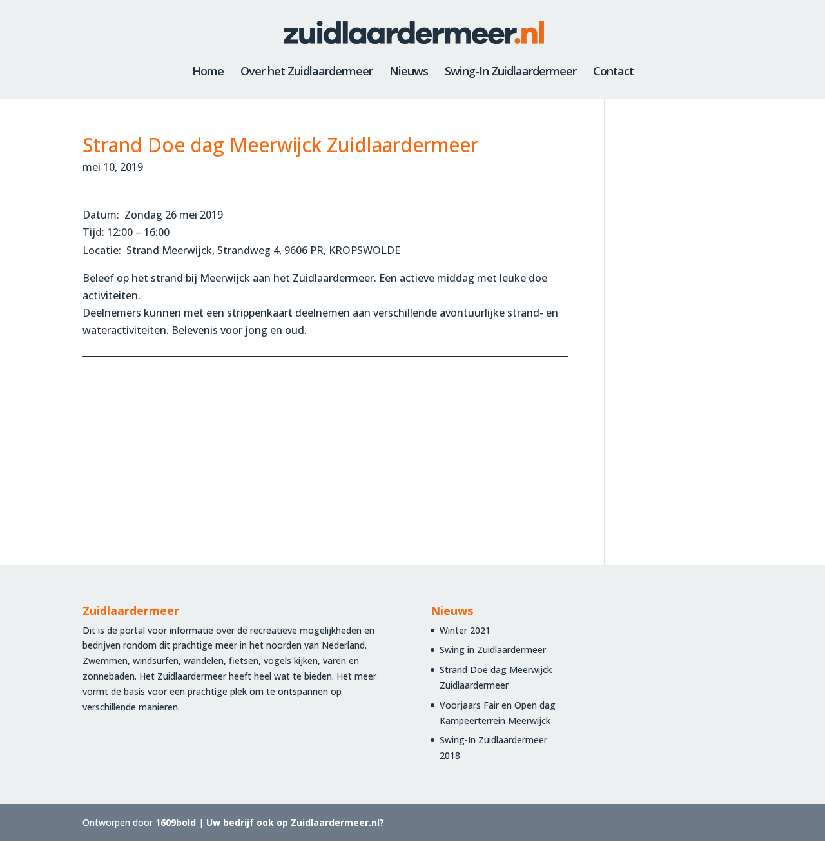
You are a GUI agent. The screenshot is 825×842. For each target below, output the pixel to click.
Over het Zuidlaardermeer (306, 72)
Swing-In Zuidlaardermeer (510, 72)
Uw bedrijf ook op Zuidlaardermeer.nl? (295, 822)
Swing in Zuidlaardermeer (493, 649)
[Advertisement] (675, 328)
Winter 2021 (465, 630)
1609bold (175, 822)
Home (208, 72)
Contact (613, 72)
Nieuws (408, 72)
